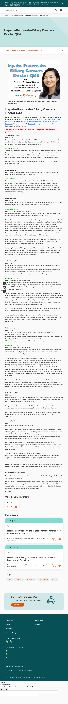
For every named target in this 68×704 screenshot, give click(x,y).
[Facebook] (11, 641)
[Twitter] (7, 641)
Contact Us (39, 620)
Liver (9, 579)
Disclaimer (9, 670)
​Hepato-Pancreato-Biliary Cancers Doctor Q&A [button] (25, 50)
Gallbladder (31, 579)
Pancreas (19, 579)
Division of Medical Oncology (32, 122)
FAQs (8, 624)
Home (6, 15)
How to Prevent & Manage (16, 15)
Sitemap (9, 628)
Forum (54, 579)
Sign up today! (17, 605)
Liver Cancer (43, 579)
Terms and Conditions (13, 666)
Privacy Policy (11, 633)
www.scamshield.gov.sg (12, 5)
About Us (9, 620)
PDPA (21, 666)
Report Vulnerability (25, 670)
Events (37, 624)
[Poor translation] (5, 689)
